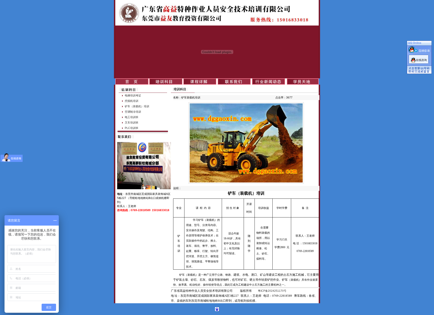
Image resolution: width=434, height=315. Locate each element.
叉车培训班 (131, 122)
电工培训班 (131, 117)
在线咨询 (421, 60)
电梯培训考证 (133, 95)
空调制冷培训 (133, 111)
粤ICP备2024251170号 (272, 290)
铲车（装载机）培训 (137, 106)
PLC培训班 (131, 128)
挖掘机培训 (131, 101)
